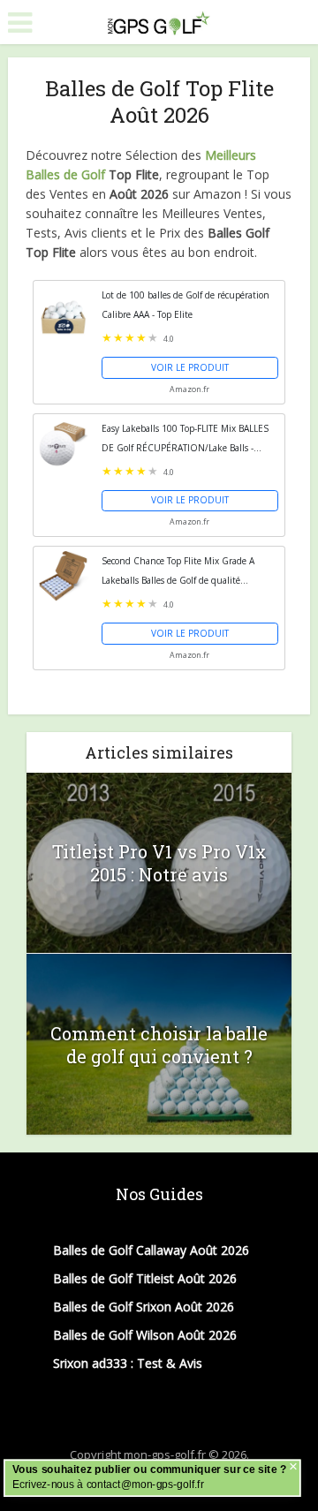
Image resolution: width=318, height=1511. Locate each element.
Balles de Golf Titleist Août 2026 (145, 1278)
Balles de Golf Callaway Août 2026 (151, 1250)
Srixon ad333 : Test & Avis (127, 1363)
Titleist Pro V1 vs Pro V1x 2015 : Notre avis (159, 863)
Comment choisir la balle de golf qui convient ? (159, 1045)
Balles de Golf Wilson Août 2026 (145, 1334)
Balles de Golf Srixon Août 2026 (143, 1306)
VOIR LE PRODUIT (190, 367)
